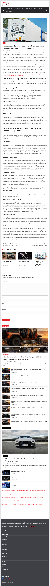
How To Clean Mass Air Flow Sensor (24, 262)
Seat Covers (4, 549)
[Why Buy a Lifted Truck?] (9, 252)
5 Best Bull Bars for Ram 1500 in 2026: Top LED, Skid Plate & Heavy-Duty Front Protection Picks (28, 408)
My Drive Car (12, 580)
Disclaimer (4, 564)
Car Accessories (19, 8)
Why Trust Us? (5, 569)
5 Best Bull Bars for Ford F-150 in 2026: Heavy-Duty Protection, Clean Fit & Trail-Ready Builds (29, 421)
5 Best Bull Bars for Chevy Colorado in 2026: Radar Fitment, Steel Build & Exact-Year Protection (27, 389)
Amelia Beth (12, 50)
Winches (40, 8)
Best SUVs (4, 541)
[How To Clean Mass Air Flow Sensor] (25, 252)
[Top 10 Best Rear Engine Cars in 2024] (6, 472)
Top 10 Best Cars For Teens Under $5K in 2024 (19, 477)
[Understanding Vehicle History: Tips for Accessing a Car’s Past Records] (41, 252)
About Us (3, 559)
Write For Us (4, 561)
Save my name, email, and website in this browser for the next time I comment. (22, 316)
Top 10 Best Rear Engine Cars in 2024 (18, 471)
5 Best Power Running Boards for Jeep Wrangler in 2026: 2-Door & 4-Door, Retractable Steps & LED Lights (24, 358)
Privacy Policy (4, 566)
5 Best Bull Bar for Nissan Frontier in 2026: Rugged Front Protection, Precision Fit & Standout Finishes (29, 402)
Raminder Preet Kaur (14, 463)
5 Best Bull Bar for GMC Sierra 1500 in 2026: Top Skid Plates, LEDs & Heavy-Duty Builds (27, 382)
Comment (4, 281)
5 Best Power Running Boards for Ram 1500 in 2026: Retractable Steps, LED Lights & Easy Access (28, 370)
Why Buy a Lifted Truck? (7, 262)
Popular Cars (5, 456)
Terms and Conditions (6, 572)
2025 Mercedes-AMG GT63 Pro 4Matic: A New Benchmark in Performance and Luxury (22, 460)
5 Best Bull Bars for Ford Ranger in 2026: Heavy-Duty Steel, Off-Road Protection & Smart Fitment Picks (28, 415)
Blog (4, 43)
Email (3, 303)
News (35, 8)
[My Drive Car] (3, 10)
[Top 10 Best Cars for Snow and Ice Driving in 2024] (6, 485)
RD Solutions (10, 582)
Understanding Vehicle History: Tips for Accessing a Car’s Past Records (40, 264)
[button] (12, 9)
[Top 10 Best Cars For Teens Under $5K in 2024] (6, 478)
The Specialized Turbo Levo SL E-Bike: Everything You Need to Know (12, 244)
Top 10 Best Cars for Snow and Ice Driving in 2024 (20, 484)
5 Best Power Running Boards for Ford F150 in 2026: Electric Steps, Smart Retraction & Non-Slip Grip (28, 376)
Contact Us (8, 11)
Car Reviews (29, 8)
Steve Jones (13, 361)
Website (4, 309)
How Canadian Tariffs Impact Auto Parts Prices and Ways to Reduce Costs (37, 244)
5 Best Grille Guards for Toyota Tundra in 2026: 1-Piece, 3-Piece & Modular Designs (27, 395)
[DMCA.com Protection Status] (5, 576)
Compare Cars (5, 536)
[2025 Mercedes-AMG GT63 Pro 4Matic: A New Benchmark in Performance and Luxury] (25, 442)
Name (3, 297)
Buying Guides (9, 8)
